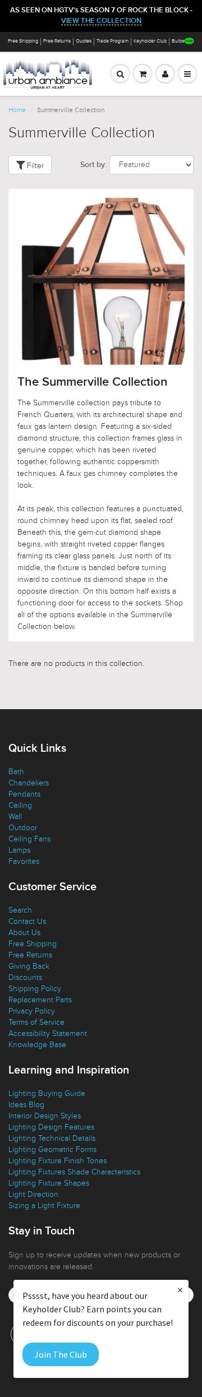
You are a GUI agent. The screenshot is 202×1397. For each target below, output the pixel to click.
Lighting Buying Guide (46, 1093)
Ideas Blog (26, 1104)
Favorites (23, 861)
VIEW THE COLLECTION (101, 21)
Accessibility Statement (47, 1033)
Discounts (25, 977)
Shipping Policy (34, 988)
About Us (24, 932)
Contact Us (27, 921)
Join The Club (60, 1354)
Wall (15, 816)
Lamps (19, 850)
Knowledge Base (37, 1044)
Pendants (24, 794)
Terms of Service (36, 1022)
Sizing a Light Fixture (44, 1205)
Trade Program (112, 41)
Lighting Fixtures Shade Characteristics (74, 1172)
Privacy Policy (31, 1011)
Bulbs (178, 41)
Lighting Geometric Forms (52, 1149)
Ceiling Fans (29, 839)
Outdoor (22, 827)
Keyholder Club (150, 41)
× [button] (180, 1290)
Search (20, 910)
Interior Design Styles (44, 1116)
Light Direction (33, 1194)
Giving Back (28, 966)
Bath (16, 771)
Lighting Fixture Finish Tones (57, 1160)
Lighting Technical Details (51, 1138)
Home (17, 110)
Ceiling (20, 805)
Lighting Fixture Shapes (48, 1183)
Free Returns (57, 41)
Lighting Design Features (51, 1127)
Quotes (83, 41)
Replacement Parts (40, 1000)
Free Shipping (23, 41)
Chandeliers (28, 783)
